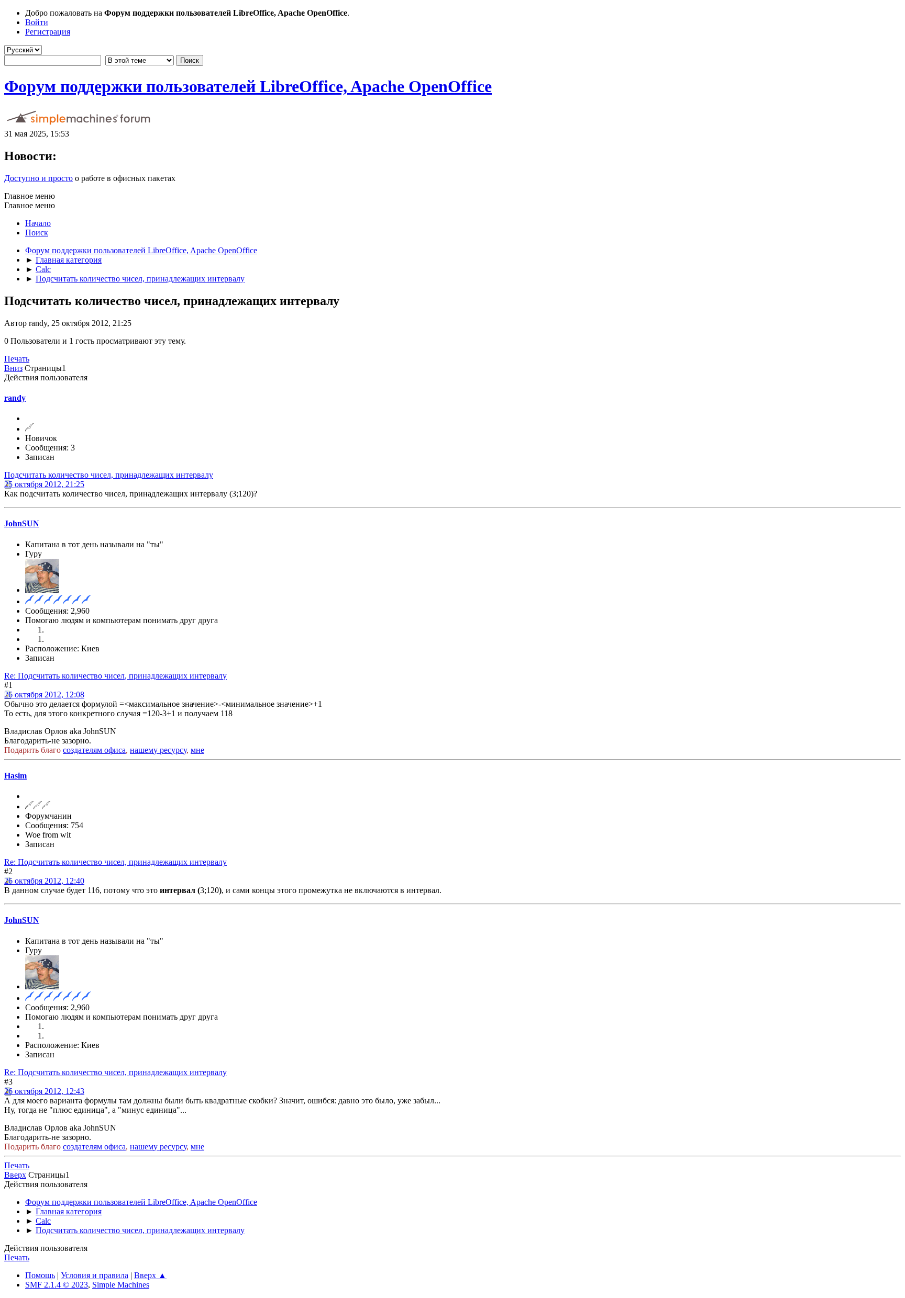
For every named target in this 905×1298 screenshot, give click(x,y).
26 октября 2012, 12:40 (44, 880)
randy (15, 397)
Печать (16, 358)
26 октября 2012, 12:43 (44, 1091)
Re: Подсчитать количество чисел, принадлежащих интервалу (115, 675)
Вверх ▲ (150, 1275)
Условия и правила (94, 1275)
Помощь (40, 1275)
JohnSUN (21, 523)
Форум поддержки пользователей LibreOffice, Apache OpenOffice (248, 86)
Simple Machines (120, 1284)
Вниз (13, 368)
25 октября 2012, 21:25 (44, 484)
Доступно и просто (38, 178)
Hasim (15, 775)
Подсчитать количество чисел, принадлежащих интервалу (108, 474)
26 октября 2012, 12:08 (44, 694)
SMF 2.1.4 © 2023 (56, 1284)
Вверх (15, 1174)
